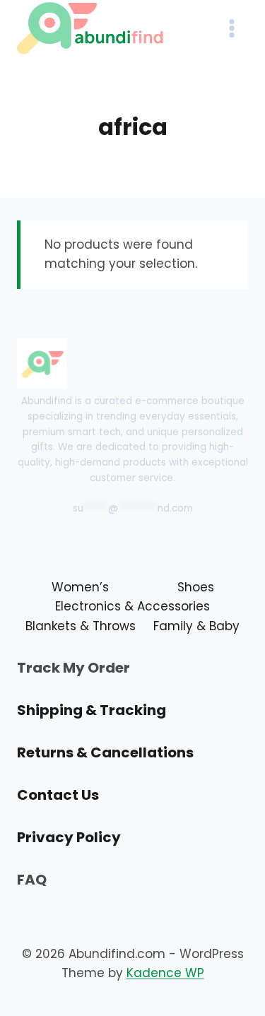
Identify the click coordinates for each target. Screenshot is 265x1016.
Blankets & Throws (80, 626)
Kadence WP (165, 972)
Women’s (80, 587)
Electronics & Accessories (132, 606)
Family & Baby (196, 626)
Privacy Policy (69, 837)
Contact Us (58, 795)
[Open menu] (231, 27)
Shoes (195, 587)
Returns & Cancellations (105, 752)
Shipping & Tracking (91, 710)
